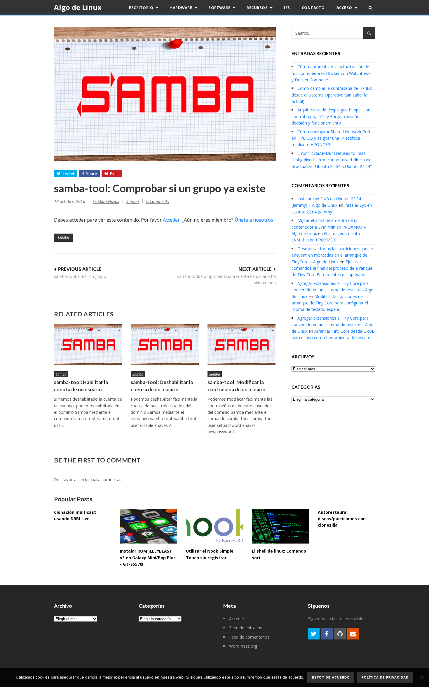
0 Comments (157, 201)
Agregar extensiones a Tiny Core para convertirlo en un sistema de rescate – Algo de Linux (333, 290)
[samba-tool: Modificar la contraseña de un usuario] (241, 344)
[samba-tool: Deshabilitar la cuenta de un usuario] (165, 344)
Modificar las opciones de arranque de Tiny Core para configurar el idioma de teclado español (330, 303)
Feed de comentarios (249, 637)
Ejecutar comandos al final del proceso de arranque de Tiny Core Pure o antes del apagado (332, 268)
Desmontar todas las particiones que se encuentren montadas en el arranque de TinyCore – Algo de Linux (332, 255)
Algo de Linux (78, 7)
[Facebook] (327, 633)
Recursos (258, 7)
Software (219, 7)
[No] (422, 677)
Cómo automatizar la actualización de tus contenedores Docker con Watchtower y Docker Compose (332, 73)
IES (287, 7)
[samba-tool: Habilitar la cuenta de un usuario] (88, 344)
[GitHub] (340, 633)
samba (63, 237)
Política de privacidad (385, 677)
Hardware (181, 7)
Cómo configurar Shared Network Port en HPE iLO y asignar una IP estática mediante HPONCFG (331, 138)
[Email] (353, 633)
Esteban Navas (106, 201)
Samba (132, 201)
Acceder (171, 220)
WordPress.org (243, 646)
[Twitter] (314, 633)
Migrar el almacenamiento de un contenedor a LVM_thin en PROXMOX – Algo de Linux (329, 227)
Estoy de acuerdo (331, 677)
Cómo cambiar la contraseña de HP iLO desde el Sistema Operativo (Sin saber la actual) (332, 94)
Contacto (313, 7)
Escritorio (141, 7)
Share (91, 173)
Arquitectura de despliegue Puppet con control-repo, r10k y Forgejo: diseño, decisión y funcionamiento (331, 116)
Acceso (344, 7)
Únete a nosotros (254, 220)
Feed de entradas (245, 627)
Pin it (114, 173)
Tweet (68, 173)
